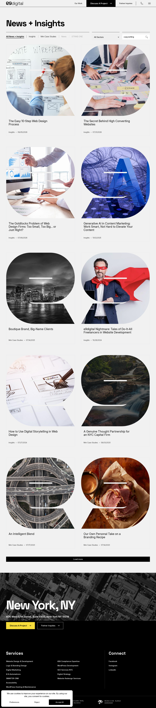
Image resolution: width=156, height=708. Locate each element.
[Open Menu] (149, 3)
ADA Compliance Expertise (68, 661)
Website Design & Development (19, 661)
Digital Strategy (64, 674)
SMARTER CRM (12, 678)
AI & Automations (13, 674)
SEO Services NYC (65, 670)
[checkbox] (35, 36)
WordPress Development (67, 666)
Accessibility (11, 683)
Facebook (113, 661)
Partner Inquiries (125, 3)
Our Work (78, 3)
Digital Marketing (13, 670)
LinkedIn (112, 670)
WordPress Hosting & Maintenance (21, 687)
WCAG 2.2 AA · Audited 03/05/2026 (112, 702)
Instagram (113, 666)
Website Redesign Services (69, 678)
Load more (78, 559)
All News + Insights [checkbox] (15, 36)
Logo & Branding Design (16, 666)
